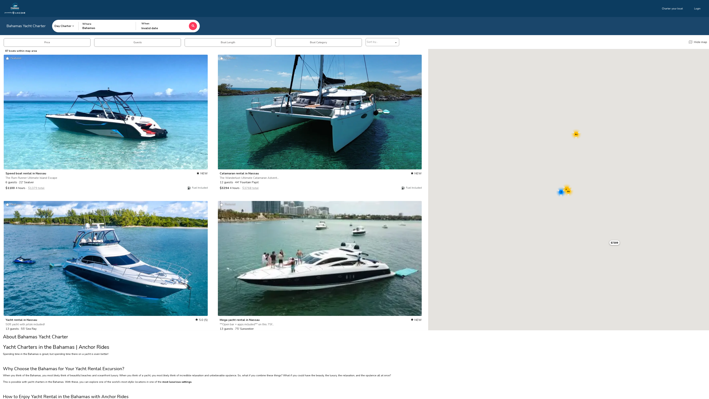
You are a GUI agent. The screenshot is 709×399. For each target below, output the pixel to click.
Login (697, 8)
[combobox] (382, 43)
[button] (614, 242)
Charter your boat (672, 8)
